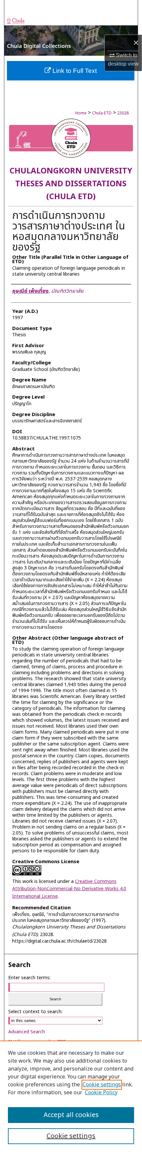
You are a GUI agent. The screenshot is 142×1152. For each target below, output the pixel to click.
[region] (71, 1096)
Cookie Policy (101, 1093)
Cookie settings (102, 1085)
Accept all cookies (71, 1115)
